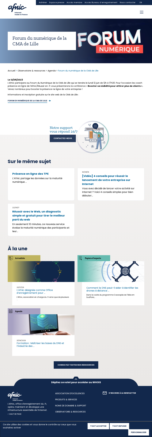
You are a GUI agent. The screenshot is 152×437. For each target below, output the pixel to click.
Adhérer (43, 2)
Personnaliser (138, 432)
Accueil (12, 70)
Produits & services (66, 399)
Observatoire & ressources (31, 70)
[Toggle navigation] (141, 12)
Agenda (52, 70)
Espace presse (56, 2)
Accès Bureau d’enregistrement (101, 2)
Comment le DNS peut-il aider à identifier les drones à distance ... (112, 289)
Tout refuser (119, 426)
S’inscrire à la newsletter (122, 393)
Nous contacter (128, 2)
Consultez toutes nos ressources (76, 365)
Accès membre (74, 2)
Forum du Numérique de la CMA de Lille (27, 101)
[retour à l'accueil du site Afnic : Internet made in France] (28, 396)
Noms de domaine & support (70, 405)
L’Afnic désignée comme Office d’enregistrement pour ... (35, 291)
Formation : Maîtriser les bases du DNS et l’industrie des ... (40, 344)
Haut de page (15, 414)
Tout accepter (98, 426)
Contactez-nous (63, 138)
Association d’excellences (70, 393)
